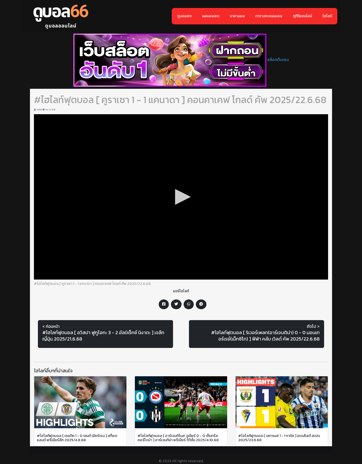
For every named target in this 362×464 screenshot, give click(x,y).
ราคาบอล (237, 16)
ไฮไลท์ (327, 16)
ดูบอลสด (184, 16)
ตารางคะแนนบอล (268, 16)
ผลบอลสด (210, 16)
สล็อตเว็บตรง (278, 60)
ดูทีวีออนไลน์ (302, 16)
